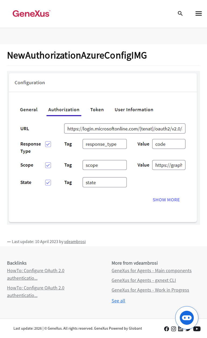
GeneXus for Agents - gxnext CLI (144, 280)
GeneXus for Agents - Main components (152, 270)
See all (118, 301)
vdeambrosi (75, 241)
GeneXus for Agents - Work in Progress (150, 290)
